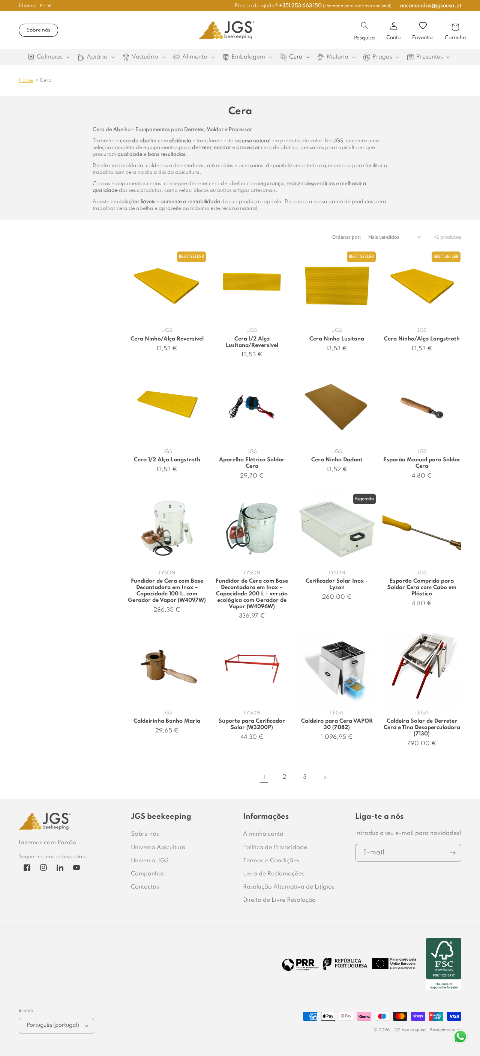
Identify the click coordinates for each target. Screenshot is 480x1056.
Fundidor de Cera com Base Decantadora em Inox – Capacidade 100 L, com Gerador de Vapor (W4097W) (167, 590)
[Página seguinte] (324, 777)
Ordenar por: (346, 236)
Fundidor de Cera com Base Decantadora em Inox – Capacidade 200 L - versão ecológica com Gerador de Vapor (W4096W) (252, 593)
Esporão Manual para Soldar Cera (421, 463)
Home (26, 80)
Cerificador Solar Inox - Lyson (337, 584)
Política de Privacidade (275, 848)
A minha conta (263, 834)
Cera (46, 80)
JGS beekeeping (409, 1030)
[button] (364, 25)
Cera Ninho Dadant (337, 459)
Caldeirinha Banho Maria (167, 721)
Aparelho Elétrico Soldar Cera (252, 463)
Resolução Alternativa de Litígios (288, 887)
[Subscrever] (452, 853)
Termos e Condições (271, 861)
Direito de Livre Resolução (279, 900)
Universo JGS (150, 861)
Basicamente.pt (445, 1030)
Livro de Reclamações (273, 874)
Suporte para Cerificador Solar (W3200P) (252, 724)
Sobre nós (38, 30)
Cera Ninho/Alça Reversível (167, 339)
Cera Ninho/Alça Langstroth (422, 339)
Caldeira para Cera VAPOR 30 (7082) (337, 724)
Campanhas (148, 874)
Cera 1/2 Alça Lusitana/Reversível (252, 342)
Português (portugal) (53, 1025)
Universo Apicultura (158, 848)
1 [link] (264, 777)
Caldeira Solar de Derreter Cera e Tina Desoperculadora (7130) (422, 728)
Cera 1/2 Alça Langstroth (167, 459)
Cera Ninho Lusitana (336, 339)
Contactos (145, 887)
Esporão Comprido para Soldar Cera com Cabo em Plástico (421, 587)
